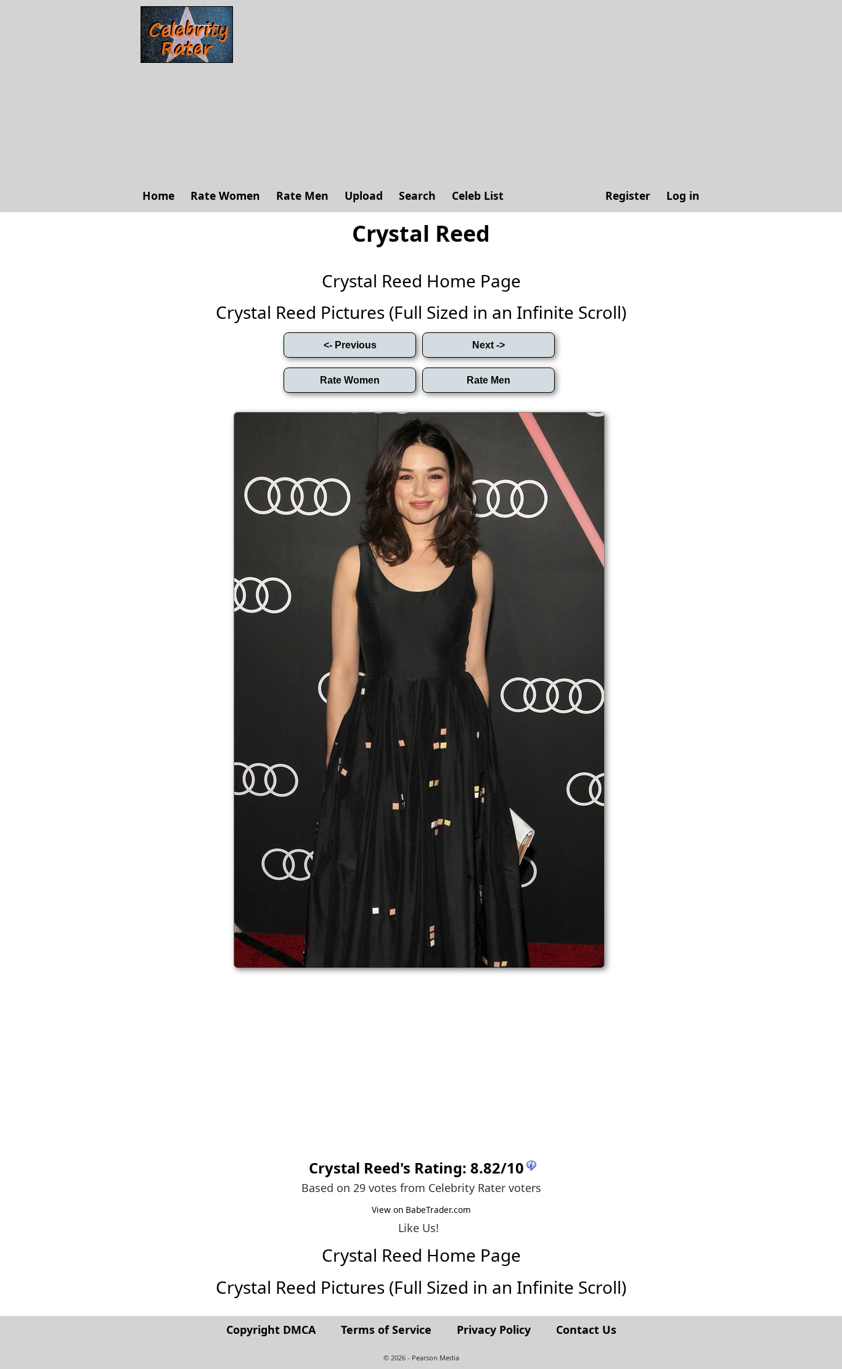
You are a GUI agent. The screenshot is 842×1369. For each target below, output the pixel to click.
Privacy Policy (494, 1329)
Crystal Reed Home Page (421, 280)
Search (417, 195)
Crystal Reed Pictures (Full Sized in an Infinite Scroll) (421, 312)
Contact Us (586, 1329)
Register (627, 195)
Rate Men (302, 195)
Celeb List (478, 195)
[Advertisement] (473, 92)
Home (158, 195)
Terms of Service (386, 1329)
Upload (364, 195)
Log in (683, 195)
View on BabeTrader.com (421, 1209)
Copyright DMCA (271, 1329)
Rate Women (225, 195)
